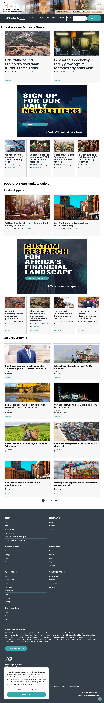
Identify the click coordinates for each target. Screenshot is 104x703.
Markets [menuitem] (32, 17)
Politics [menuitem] (41, 17)
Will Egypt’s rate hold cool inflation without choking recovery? (24, 196)
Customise (16, 689)
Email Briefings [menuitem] (22, 18)
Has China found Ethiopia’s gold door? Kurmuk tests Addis (26, 31)
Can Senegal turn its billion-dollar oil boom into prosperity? (75, 406)
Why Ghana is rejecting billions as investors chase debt (76, 445)
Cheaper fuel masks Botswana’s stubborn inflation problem (61, 142)
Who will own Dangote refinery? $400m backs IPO (73, 367)
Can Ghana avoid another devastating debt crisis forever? (87, 299)
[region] (26, 683)
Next (57, 500)
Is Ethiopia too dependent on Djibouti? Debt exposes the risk (75, 483)
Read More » (9, 377)
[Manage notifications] (99, 698)
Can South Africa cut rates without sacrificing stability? (74, 195)
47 (52, 500)
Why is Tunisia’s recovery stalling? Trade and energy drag (14, 142)
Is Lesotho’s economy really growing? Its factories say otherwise (74, 32)
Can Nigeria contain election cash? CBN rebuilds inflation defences (39, 142)
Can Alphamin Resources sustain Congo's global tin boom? (63, 299)
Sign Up (65, 686)
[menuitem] (70, 19)
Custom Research (52, 686)
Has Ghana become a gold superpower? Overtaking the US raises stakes (25, 406)
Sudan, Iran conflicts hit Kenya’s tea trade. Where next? (26, 445)
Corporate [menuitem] (51, 17)
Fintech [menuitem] (61, 17)
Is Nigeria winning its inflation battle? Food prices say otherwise (88, 142)
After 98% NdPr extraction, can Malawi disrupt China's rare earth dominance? (39, 299)
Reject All (36, 689)
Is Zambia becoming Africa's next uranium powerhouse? (15, 298)
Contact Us (74, 686)
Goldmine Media (92, 696)
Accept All (26, 694)
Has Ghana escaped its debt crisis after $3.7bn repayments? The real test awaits (25, 367)
